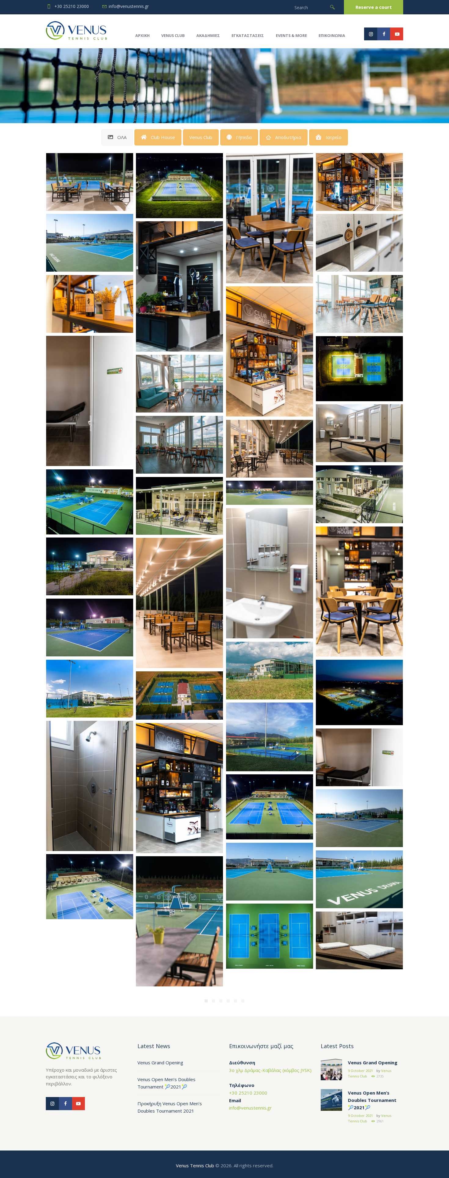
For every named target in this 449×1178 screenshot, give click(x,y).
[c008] (269, 872)
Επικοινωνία (332, 35)
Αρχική (142, 35)
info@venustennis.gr (129, 6)
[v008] (89, 567)
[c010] (359, 818)
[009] (89, 182)
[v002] (179, 695)
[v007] (269, 493)
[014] (179, 603)
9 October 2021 (360, 1070)
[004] (179, 445)
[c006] (89, 886)
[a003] (89, 786)
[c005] (179, 185)
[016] (179, 921)
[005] (179, 384)
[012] (359, 592)
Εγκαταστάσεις (248, 35)
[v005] (269, 671)
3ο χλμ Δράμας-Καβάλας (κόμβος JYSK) (270, 1070)
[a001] (359, 941)
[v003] (359, 692)
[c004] (359, 368)
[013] (269, 218)
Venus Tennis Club (195, 1165)
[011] (179, 788)
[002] (359, 494)
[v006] (89, 628)
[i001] (359, 757)
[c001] (269, 806)
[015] (269, 351)
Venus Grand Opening (160, 1062)
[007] (89, 304)
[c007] (359, 879)
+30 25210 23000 (71, 6)
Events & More (291, 35)
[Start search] (332, 7)
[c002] (89, 501)
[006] (359, 304)
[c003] (269, 936)
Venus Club (173, 35)
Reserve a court (374, 7)
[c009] (89, 243)
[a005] (359, 243)
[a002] (359, 433)
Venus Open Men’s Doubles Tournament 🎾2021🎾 (372, 1100)
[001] (179, 506)
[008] (359, 182)
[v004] (89, 689)
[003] (269, 449)
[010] (179, 286)
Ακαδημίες (208, 35)
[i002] (89, 401)
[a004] (269, 573)
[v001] (269, 737)
